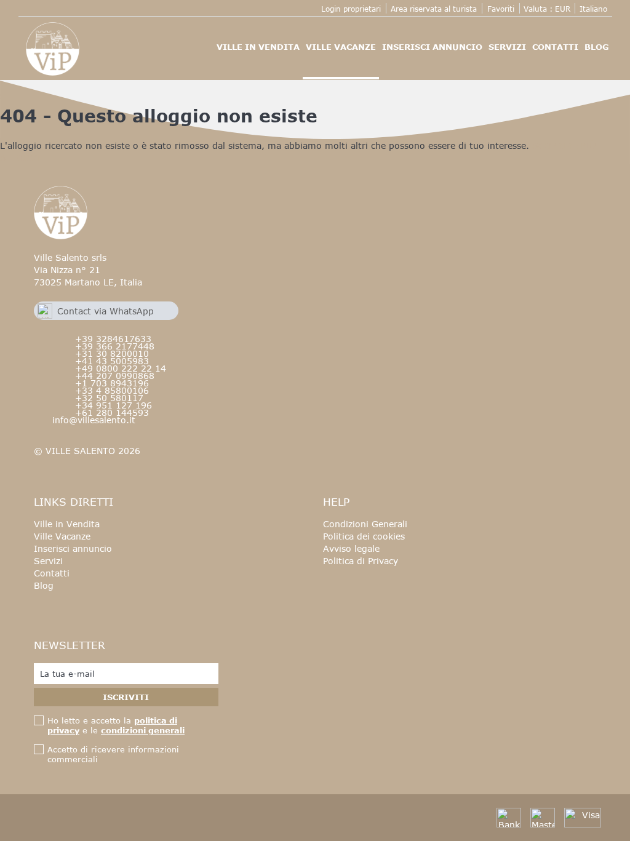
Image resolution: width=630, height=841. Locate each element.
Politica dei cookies (364, 536)
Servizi (507, 47)
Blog (596, 47)
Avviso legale (351, 548)
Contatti (555, 47)
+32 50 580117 (109, 398)
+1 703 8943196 (112, 383)
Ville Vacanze (341, 47)
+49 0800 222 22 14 (120, 368)
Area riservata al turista (434, 8)
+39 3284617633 (113, 338)
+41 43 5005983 (112, 361)
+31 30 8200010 (112, 353)
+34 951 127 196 (113, 405)
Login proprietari (351, 8)
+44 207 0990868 (114, 375)
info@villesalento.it (93, 420)
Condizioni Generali (365, 524)
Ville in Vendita (258, 47)
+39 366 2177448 (114, 346)
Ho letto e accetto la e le (116, 725)
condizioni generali (143, 730)
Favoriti (500, 8)
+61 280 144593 (112, 412)
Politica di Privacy (360, 561)
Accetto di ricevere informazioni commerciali (113, 754)
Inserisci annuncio (432, 47)
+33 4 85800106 (112, 390)
